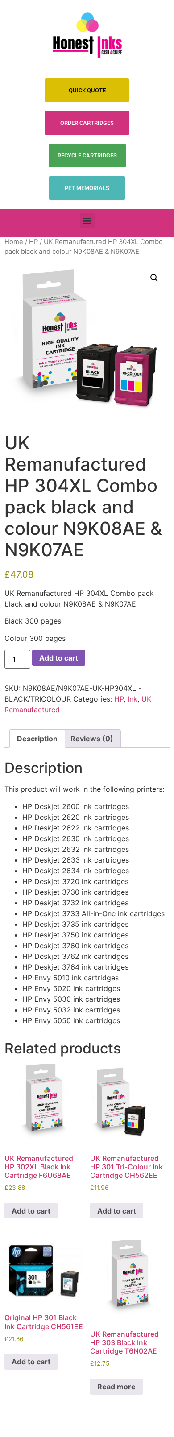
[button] (87, 220)
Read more (116, 1386)
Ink (132, 698)
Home (13, 242)
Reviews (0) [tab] (91, 738)
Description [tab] (37, 738)
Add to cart (58, 657)
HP (33, 242)
